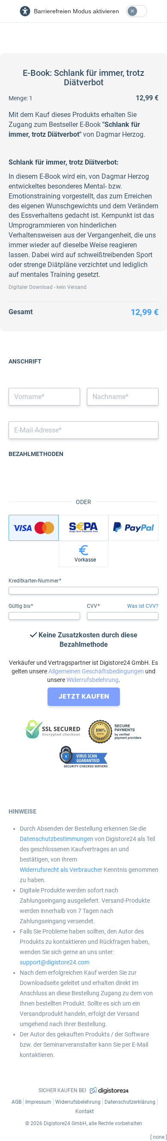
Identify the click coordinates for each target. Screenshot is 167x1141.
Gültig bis (20, 606)
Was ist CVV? (142, 606)
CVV (92, 606)
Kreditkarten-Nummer (34, 581)
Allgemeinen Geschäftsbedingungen (96, 671)
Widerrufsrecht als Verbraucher (61, 869)
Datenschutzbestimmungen (56, 838)
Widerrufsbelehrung (92, 679)
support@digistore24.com (54, 962)
